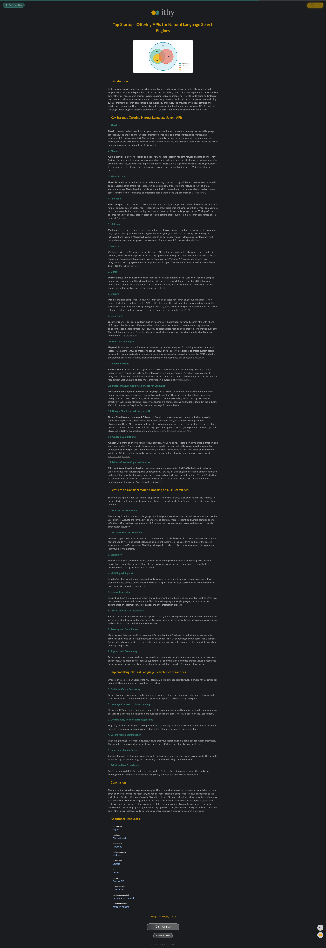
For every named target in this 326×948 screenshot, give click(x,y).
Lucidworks (131, 336)
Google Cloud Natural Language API (172, 431)
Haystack (199, 358)
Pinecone (121, 218)
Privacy (165, 944)
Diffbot (161, 288)
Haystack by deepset (123, 898)
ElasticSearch (198, 193)
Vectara (135, 266)
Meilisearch (196, 240)
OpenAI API (185, 310)
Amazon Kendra (183, 380)
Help (157, 944)
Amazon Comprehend (119, 457)
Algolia (200, 167)
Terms (173, 944)
